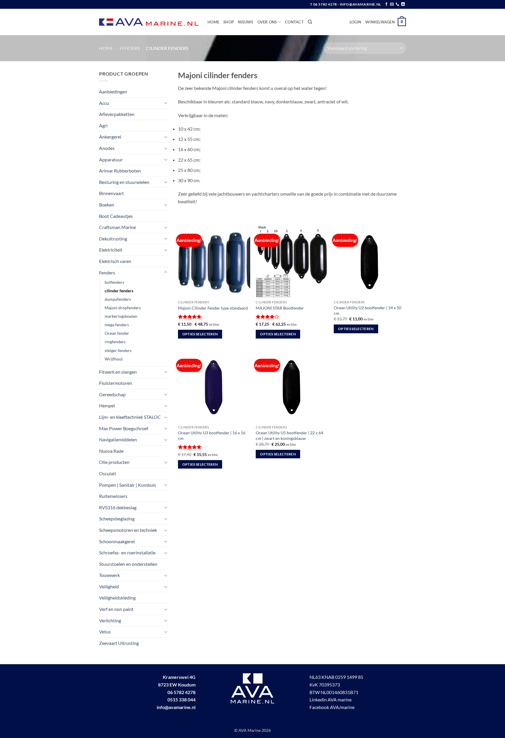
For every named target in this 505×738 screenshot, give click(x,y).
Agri (103, 125)
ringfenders (115, 341)
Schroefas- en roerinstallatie (127, 552)
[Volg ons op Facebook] (386, 4)
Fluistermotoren (115, 383)
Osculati (107, 473)
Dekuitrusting (113, 238)
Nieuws (245, 22)
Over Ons (267, 22)
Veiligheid (109, 586)
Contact (294, 22)
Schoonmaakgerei (117, 541)
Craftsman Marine (117, 227)
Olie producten (114, 462)
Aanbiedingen (113, 91)
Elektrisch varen (115, 261)
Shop (228, 22)
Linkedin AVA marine (330, 699)
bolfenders (114, 282)
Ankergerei (110, 136)
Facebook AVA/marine (331, 707)
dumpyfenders (118, 299)
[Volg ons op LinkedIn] (403, 4)
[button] (355, 22)
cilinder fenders (119, 290)
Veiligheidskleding (117, 597)
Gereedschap (112, 394)
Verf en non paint (116, 609)
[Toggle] (165, 102)
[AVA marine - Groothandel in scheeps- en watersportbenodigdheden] (149, 22)
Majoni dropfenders (123, 307)
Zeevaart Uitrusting (119, 643)
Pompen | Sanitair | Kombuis (127, 485)
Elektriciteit (110, 249)
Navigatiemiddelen (118, 439)
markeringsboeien (121, 316)
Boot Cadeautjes (116, 216)
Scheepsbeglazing (116, 518)
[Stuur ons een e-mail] (392, 4)
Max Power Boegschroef (123, 428)
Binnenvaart (111, 193)
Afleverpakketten (116, 114)
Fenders (130, 48)
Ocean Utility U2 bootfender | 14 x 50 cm (367, 310)
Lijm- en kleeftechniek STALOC (130, 417)
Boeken (106, 204)
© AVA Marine (248, 730)
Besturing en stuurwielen (124, 182)
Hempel (107, 405)
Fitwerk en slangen (118, 372)
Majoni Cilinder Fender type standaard (213, 307)
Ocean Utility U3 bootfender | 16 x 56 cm (211, 435)
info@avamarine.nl (176, 707)
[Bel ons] (397, 4)
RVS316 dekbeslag (117, 507)
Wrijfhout (114, 358)
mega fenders (117, 324)
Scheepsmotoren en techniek (128, 530)
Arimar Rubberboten (120, 170)
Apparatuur (111, 159)
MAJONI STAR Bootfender (280, 307)
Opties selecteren (200, 334)
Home (213, 22)
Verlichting (110, 620)
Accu (104, 103)
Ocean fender (117, 333)
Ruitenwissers (113, 496)
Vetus (105, 631)
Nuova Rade (111, 451)
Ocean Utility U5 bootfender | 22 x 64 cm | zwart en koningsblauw (289, 435)
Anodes (107, 148)
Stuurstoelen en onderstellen (128, 564)
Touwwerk (109, 575)
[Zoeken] (310, 22)
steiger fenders (118, 350)
